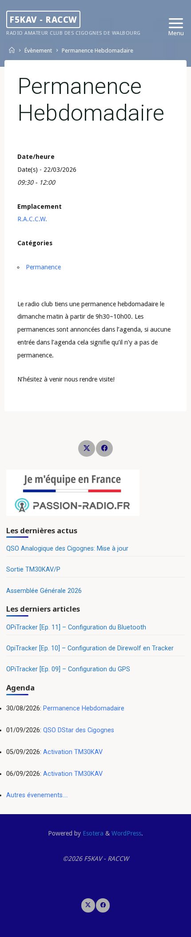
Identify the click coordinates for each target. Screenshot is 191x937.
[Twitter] (86, 448)
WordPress (126, 833)
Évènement (38, 51)
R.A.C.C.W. (32, 219)
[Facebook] (104, 448)
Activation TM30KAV (73, 752)
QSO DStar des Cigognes (78, 730)
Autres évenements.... (37, 795)
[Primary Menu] (175, 23)
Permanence (43, 267)
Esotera (92, 833)
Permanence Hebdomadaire (83, 708)
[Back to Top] (95, 905)
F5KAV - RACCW (43, 19)
